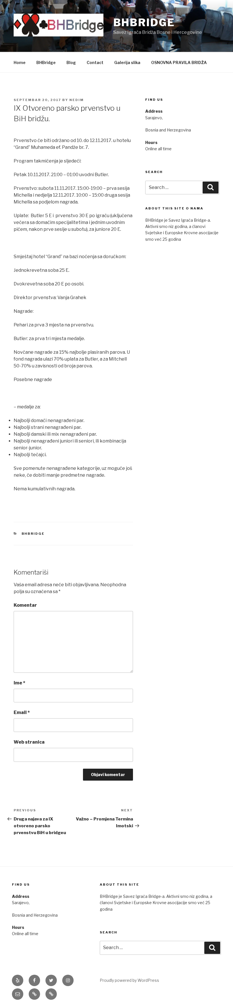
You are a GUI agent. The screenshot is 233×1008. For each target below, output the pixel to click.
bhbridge (33, 534)
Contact (95, 62)
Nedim (76, 100)
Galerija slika (127, 62)
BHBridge (144, 22)
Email (22, 712)
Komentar (25, 605)
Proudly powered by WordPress (129, 980)
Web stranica (29, 742)
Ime (19, 683)
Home (20, 62)
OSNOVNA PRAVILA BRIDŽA (179, 62)
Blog (71, 62)
